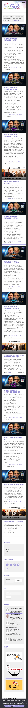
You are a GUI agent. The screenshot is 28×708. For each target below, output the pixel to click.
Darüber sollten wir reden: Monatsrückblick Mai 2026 (10, 88)
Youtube (7, 565)
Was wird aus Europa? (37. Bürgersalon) (13, 521)
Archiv (7, 551)
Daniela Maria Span (14, 622)
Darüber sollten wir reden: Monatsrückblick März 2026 (11, 217)
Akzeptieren (8, 705)
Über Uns (7, 549)
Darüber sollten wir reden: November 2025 (13, 438)
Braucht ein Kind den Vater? (16, 609)
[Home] (12, 6)
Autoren (7, 546)
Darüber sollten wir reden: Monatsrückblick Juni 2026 (10, 39)
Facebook (11, 565)
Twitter (14, 565)
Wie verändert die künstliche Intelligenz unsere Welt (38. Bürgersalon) (14, 356)
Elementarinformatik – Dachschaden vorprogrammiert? (14, 632)
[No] (26, 703)
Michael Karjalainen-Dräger (15, 67)
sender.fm (7, 569)
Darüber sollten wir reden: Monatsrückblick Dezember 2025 (12, 391)
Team (7, 553)
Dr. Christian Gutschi (14, 629)
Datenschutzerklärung (18, 705)
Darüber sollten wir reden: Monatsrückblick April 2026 (11, 135)
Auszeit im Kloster (17, 638)
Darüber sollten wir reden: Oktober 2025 (14, 485)
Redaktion (10, 198)
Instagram (18, 565)
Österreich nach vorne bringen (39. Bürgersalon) (12, 182)
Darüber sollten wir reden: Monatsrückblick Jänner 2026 (11, 307)
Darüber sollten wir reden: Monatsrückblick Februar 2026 (11, 261)
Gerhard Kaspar (13, 614)
